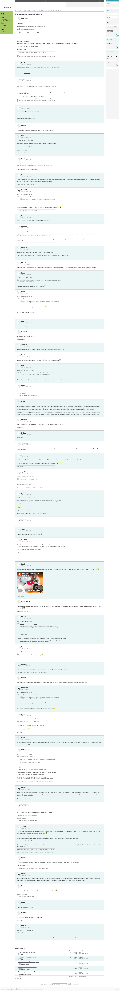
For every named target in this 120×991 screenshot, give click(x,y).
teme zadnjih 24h (6, 20)
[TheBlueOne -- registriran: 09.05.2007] (19, 444)
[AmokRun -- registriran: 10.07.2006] (19, 345)
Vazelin (23, 355)
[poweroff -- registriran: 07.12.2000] (19, 455)
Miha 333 (23, 925)
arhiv (4, 14)
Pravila (2, 989)
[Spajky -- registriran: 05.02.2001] (19, 175)
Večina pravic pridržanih (10, 989)
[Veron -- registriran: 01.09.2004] (19, 273)
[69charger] (19, 665)
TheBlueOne (24, 443)
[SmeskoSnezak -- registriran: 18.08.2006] (19, 602)
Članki (2, 23)
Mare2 (23, 291)
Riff (22, 885)
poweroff (23, 455)
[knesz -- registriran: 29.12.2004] (19, 647)
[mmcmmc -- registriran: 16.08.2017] (19, 420)
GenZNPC (24, 540)
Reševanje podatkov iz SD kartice (27, 952)
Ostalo (2, 29)
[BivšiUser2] (19, 190)
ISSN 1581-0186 (39, 989)
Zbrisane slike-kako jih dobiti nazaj (27, 967)
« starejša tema (43, 984)
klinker (23, 902)
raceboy (23, 677)
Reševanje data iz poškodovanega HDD (28, 962)
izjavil (34, 83)
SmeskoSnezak (25, 601)
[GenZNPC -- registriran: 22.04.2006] (19, 540)
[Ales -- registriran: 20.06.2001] (19, 107)
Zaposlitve (3, 25)
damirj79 (19, 953)
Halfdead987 (20, 968)
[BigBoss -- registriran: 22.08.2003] (19, 433)
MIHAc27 (23, 263)
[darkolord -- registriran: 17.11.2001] (19, 227)
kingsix (23, 385)
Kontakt (32, 989)
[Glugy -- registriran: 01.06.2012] (19, 738)
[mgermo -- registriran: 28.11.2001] (19, 126)
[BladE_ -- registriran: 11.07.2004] (19, 564)
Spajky (23, 175)
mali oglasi (5, 19)
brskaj (4, 27)
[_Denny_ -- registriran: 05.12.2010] (19, 827)
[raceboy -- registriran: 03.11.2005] (19, 678)
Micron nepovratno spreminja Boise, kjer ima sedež (31, 1)
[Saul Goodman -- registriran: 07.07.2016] (19, 63)
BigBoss (23, 433)
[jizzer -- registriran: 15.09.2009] (19, 494)
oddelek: (50, 984)
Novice (2, 13)
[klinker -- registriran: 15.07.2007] (19, 903)
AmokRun (24, 344)
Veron (23, 273)
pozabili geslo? (110, 31)
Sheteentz (24, 331)
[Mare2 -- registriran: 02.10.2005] (19, 292)
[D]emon (23, 857)
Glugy (23, 737)
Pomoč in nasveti (26, 954)
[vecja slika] (27, 32)
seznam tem (109, 43)
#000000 (23, 787)
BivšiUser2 (24, 189)
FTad (22, 365)
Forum (2, 17)
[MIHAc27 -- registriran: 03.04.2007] (19, 263)
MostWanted (24, 687)
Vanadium (24, 247)
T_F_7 (19, 973)
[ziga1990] (19, 472)
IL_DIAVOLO (24, 519)
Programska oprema (26, 974)
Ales (22, 107)
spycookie (20, 958)
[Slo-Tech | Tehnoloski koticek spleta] (8, 6)
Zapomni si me (111, 20)
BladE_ (23, 564)
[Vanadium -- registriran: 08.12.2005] (19, 248)
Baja (22, 135)
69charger (24, 664)
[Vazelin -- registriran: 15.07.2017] (19, 355)
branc (23, 158)
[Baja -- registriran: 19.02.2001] (19, 136)
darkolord (24, 226)
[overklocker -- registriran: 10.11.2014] (19, 19)
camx (22, 321)
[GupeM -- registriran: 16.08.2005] (19, 402)
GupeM (23, 401)
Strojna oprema (25, 964)
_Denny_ (23, 826)
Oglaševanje (27, 989)
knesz (23, 647)
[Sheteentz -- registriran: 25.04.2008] (19, 332)
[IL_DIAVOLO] (19, 520)
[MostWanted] (19, 688)
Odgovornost (20, 989)
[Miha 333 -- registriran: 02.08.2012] (19, 926)
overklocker (24, 18)
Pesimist (19, 963)
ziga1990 (23, 472)
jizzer (22, 493)
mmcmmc (24, 419)
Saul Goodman (25, 63)
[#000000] (19, 788)
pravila (4, 31)
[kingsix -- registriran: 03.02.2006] (19, 386)
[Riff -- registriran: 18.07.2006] (19, 886)
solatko (80, 967)
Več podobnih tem (19, 978)
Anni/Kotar (81, 234)
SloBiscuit (81, 957)
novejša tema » (75, 984)
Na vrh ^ (117, 989)
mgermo (23, 125)
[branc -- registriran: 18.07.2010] (19, 159)
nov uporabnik (110, 30)
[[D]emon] (19, 858)
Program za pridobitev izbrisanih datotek (29, 972)
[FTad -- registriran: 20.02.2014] (19, 366)
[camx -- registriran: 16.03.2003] (19, 322)
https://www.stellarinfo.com (47, 252)
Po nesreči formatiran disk (25, 957)
